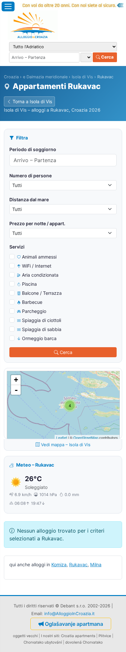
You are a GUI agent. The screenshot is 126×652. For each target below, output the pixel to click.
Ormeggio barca (39, 338)
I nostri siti (50, 636)
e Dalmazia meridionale (45, 76)
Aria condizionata (40, 275)
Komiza (59, 564)
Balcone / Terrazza (42, 293)
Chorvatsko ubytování (43, 642)
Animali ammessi (39, 257)
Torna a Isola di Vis (32, 101)
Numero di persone (30, 175)
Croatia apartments (78, 636)
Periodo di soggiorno (32, 149)
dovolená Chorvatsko (84, 642)
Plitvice (105, 636)
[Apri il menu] (8, 6)
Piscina (29, 284)
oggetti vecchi (25, 636)
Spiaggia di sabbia (41, 329)
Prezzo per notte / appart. (37, 223)
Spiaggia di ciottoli (41, 320)
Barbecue (32, 302)
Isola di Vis (82, 76)
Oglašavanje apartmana (74, 624)
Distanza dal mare (29, 199)
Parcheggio (34, 311)
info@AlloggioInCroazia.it (69, 613)
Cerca (107, 57)
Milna (95, 564)
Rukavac (78, 564)
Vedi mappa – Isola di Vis (65, 444)
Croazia (11, 76)
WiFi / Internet (36, 266)
